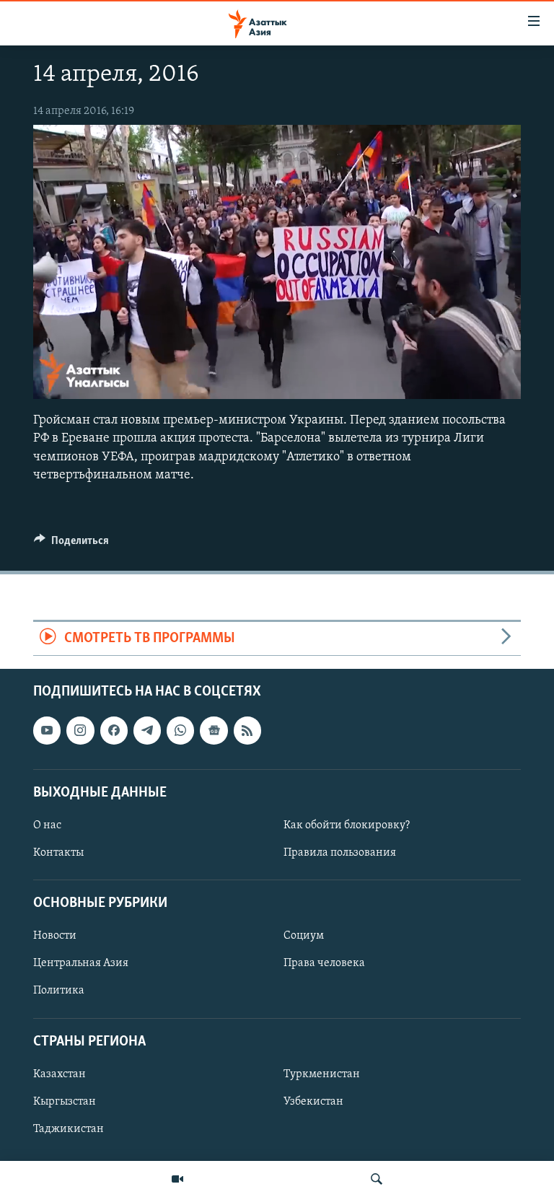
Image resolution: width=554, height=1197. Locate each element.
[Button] (71, 544)
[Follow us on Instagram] (80, 731)
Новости (54, 936)
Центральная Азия (80, 964)
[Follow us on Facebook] (114, 731)
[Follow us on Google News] (213, 731)
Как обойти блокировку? (346, 825)
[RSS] (247, 731)
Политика (58, 991)
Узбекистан (313, 1102)
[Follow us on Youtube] (47, 731)
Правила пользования (339, 853)
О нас (47, 825)
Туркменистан (321, 1074)
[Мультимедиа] (177, 1179)
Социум (303, 936)
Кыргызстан (64, 1102)
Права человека (324, 964)
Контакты (58, 853)
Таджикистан (68, 1129)
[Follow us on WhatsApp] (180, 731)
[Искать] (376, 1179)
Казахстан (59, 1074)
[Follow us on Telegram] (147, 731)
